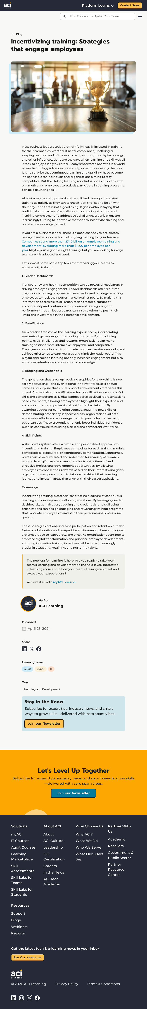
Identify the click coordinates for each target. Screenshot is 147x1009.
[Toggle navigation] (139, 16)
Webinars (19, 927)
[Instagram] (21, 997)
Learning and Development (42, 689)
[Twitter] (29, 997)
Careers (50, 866)
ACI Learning (51, 606)
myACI (17, 834)
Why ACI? (84, 834)
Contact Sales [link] (129, 5)
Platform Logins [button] (96, 5)
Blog (19, 34)
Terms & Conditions (103, 984)
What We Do (87, 841)
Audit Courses (23, 847)
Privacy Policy (66, 984)
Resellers (116, 846)
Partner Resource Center (116, 869)
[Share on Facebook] (38, 648)
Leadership (53, 847)
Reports (18, 933)
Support (18, 913)
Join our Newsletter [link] (44, 723)
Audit (27, 669)
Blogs (16, 920)
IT (51, 669)
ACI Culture (53, 841)
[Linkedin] (13, 997)
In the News (53, 872)
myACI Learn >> (64, 582)
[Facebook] (37, 997)
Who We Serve (88, 847)
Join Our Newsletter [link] (28, 957)
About (48, 834)
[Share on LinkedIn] (24, 648)
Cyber (40, 669)
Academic (116, 839)
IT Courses (20, 841)
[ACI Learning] (7, 5)
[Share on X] (31, 648)
